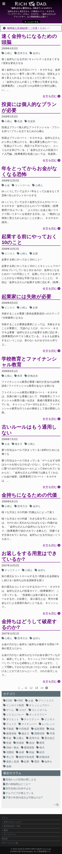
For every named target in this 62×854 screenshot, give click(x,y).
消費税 (10, 752)
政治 (31, 742)
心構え (8, 53)
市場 (52, 733)
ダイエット (12, 719)
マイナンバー (29, 724)
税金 (31, 752)
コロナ (23, 710)
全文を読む (50, 96)
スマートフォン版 (10, 843)
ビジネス (10, 253)
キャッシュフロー (39, 705)
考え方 (10, 757)
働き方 (18, 444)
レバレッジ (48, 724)
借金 (52, 728)
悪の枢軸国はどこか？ (18, 784)
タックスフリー (38, 714)
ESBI (9, 700)
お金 (7, 185)
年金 (8, 738)
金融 (8, 766)
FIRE (20, 700)
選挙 (36, 761)
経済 (42, 752)
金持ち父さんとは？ (13, 822)
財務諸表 (33, 376)
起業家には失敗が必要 (26, 296)
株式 (42, 747)
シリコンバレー (15, 714)
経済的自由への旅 (12, 826)
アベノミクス (46, 700)
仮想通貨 (39, 728)
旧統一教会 (12, 747)
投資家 (31, 121)
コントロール (22, 185)
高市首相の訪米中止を (18, 788)
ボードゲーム (10, 834)
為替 (21, 752)
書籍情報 (29, 747)
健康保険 (11, 733)
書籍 (6, 830)
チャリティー (12, 570)
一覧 (56, 804)
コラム (5, 817)
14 (42, 688)
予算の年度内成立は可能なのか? (24, 797)
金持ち (36, 53)
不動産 (10, 728)
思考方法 (22, 53)
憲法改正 (50, 738)
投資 (19, 121)
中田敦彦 (24, 728)
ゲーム (10, 710)
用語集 (5, 838)
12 (31, 688)
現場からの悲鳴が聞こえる (21, 779)
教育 (19, 376)
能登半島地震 (26, 757)
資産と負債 (12, 761)
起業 (35, 253)
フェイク (11, 724)
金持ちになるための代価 (29, 495)
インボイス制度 (15, 705)
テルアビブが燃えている (20, 793)
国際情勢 (39, 733)
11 (26, 688)
